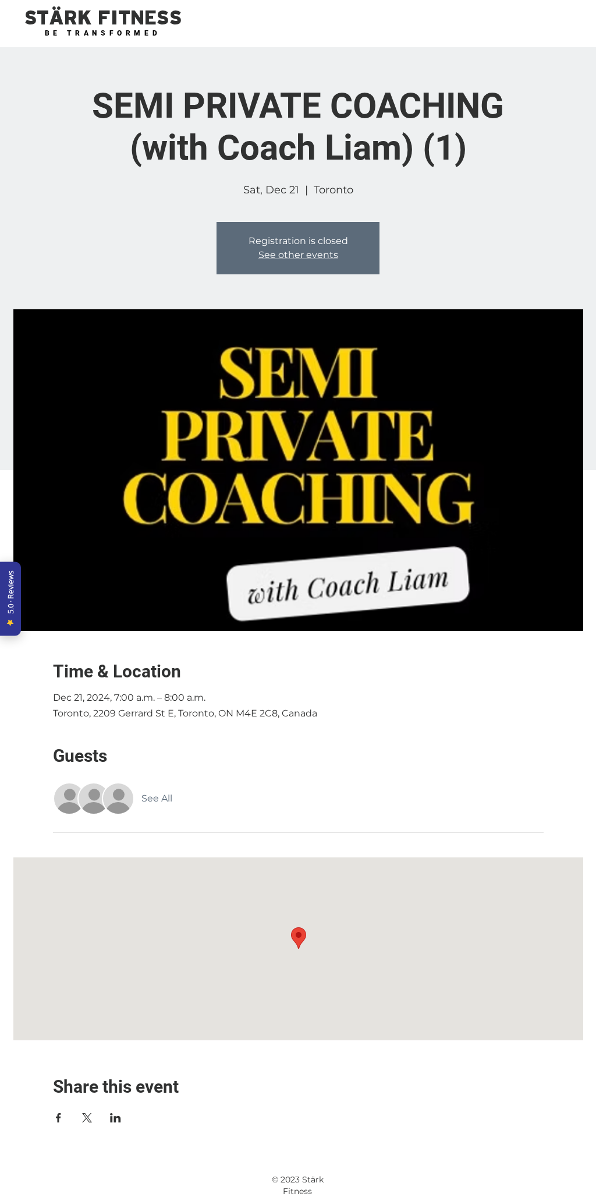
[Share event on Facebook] (58, 1117)
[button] (103, 18)
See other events (298, 254)
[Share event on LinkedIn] (115, 1117)
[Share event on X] (87, 1117)
